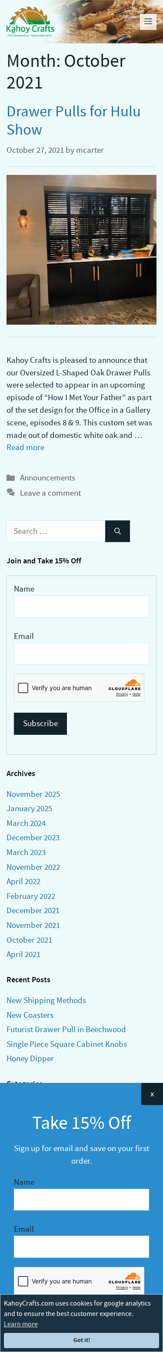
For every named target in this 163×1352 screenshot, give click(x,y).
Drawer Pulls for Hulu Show (74, 120)
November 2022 (33, 867)
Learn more (21, 1324)
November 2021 (33, 925)
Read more (25, 447)
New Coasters (30, 1015)
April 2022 (23, 881)
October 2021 (29, 939)
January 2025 (29, 808)
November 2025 (33, 794)
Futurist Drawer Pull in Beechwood (66, 1029)
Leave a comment (50, 492)
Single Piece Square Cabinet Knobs (67, 1044)
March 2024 (26, 823)
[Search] (117, 531)
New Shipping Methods (46, 1000)
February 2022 (31, 896)
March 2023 (26, 852)
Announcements (47, 477)
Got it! (81, 1340)
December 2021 (33, 910)
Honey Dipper (30, 1058)
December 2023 (33, 837)
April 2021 (23, 954)
